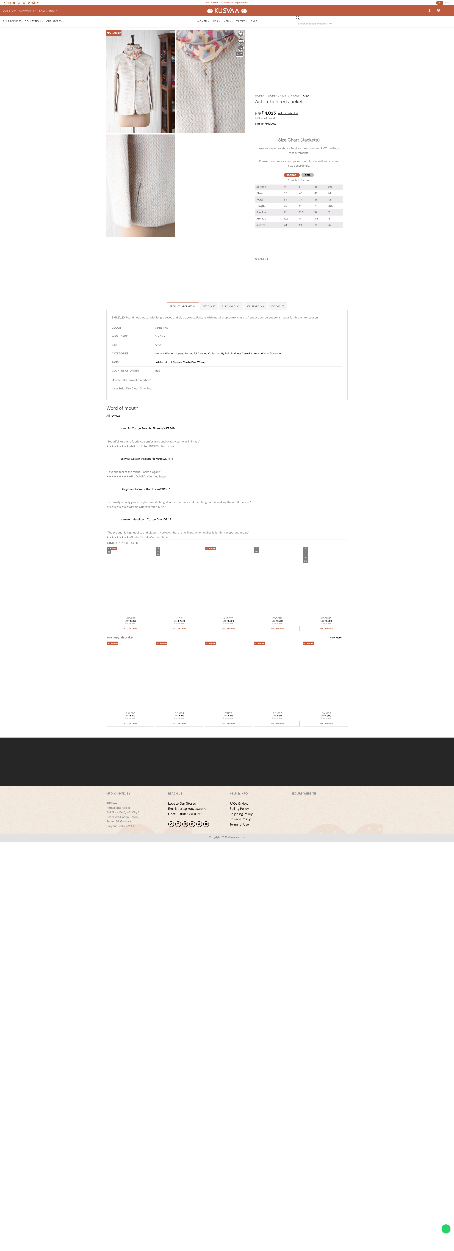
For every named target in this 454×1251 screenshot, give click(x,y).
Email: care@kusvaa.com (187, 809)
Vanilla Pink (189, 362)
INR (439, 3)
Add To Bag (130, 628)
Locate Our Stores (182, 803)
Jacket (294, 95)
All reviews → (115, 415)
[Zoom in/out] (3, 845)
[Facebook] (178, 824)
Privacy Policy (240, 819)
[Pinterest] (199, 824)
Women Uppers (277, 95)
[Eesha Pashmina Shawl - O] (228, 581)
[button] (429, 11)
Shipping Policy (241, 814)
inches (291, 175)
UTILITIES (239, 21)
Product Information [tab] (183, 306)
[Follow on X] (19, 3)
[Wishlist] (438, 11)
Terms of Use (239, 824)
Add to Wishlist (288, 113)
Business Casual (240, 353)
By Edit (225, 353)
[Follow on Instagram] (9, 3)
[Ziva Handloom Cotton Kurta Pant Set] (277, 581)
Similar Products (265, 123)
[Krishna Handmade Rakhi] (130, 676)
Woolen (201, 362)
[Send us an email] (24, 3)
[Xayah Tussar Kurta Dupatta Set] (130, 581)
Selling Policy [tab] (255, 306)
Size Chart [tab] (209, 306)
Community (26, 10)
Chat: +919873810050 (185, 814)
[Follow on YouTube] (38, 3)
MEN (226, 21)
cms (308, 175)
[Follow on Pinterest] (29, 3)
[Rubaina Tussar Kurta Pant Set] (179, 581)
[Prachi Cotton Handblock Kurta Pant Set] (326, 581)
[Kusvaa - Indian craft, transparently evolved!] (227, 10)
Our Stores (54, 21)
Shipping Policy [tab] (231, 306)
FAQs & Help (239, 803)
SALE (254, 21)
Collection (33, 21)
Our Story (10, 10)
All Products (12, 21)
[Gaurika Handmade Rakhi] (326, 676)
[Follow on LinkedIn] (33, 3)
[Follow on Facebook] (5, 3)
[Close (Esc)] (34, 845)
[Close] (258, 130)
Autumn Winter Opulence (266, 353)
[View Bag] (448, 10)
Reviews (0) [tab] (277, 306)
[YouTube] (206, 824)
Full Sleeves (200, 353)
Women (259, 95)
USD (447, 3)
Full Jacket (161, 362)
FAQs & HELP (47, 10)
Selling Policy (239, 809)
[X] (192, 824)
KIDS (215, 21)
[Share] (24, 845)
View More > (337, 637)
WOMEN (202, 21)
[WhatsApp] (171, 824)
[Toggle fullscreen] (13, 845)
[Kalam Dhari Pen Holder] (179, 676)
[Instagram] (185, 824)
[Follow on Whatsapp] (14, 3)
